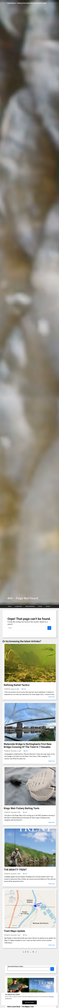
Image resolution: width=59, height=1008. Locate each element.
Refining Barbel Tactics (17, 685)
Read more (52, 697)
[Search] (49, 628)
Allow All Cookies (29, 1002)
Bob (25, 689)
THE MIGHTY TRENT (15, 869)
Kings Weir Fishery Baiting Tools (21, 808)
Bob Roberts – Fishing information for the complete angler (27, 3)
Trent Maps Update (14, 931)
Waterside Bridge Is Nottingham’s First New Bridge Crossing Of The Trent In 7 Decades (27, 745)
